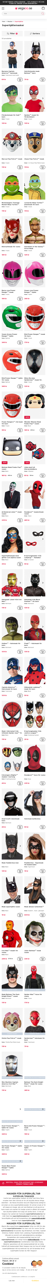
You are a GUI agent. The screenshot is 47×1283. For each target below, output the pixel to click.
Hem (4, 21)
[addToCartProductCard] (20, 79)
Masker (10, 21)
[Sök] (42, 13)
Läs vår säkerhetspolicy (9, 1273)
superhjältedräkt (38, 1242)
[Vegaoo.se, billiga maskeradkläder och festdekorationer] (23, 8)
